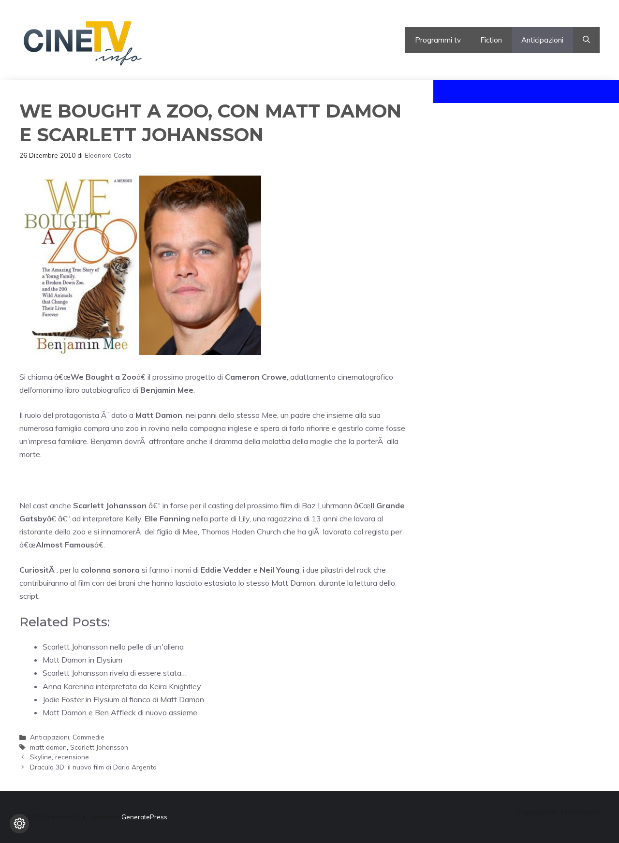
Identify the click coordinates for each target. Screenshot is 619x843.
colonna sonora (111, 570)
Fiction (491, 39)
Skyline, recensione (59, 757)
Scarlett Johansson (99, 747)
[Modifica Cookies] (19, 823)
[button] (586, 40)
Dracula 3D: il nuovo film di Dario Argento (93, 767)
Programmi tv (438, 39)
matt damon (48, 747)
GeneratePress (144, 817)
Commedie (88, 737)
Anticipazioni (542, 39)
